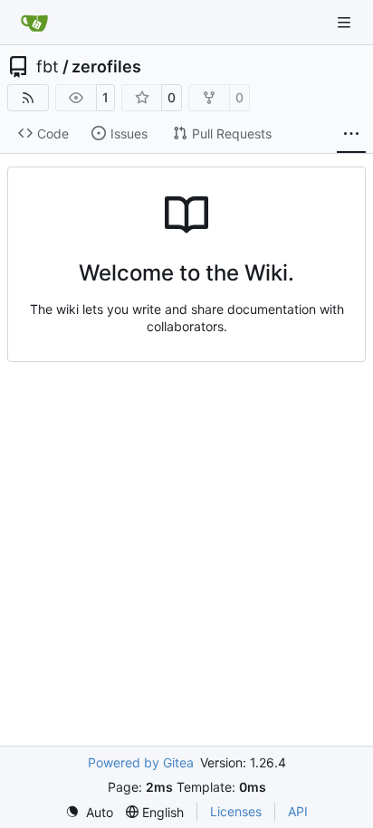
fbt (47, 67)
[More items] (351, 134)
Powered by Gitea (141, 762)
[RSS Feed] (28, 97)
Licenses (236, 811)
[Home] (34, 22)
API (298, 811)
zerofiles (106, 67)
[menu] (89, 812)
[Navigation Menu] (346, 22)
